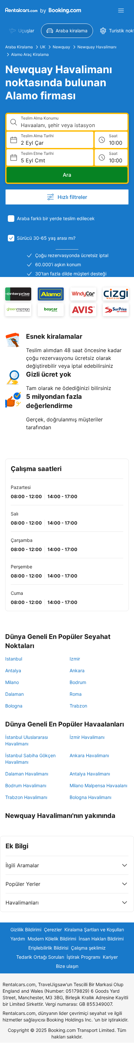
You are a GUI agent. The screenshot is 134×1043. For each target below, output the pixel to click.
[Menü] (121, 10)
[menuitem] (22, 31)
